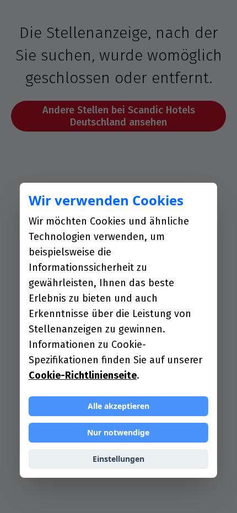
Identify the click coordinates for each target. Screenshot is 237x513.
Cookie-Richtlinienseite (83, 375)
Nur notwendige (118, 432)
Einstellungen (118, 459)
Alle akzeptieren (118, 406)
